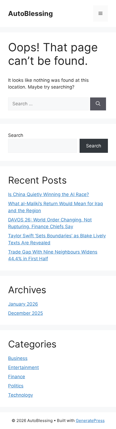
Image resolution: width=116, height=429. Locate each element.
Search (15, 135)
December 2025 (25, 313)
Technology (20, 395)
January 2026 (23, 304)
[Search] (98, 103)
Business (18, 358)
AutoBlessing (30, 13)
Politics (15, 386)
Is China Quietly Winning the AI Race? (48, 194)
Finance (16, 376)
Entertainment (23, 367)
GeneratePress (90, 420)
